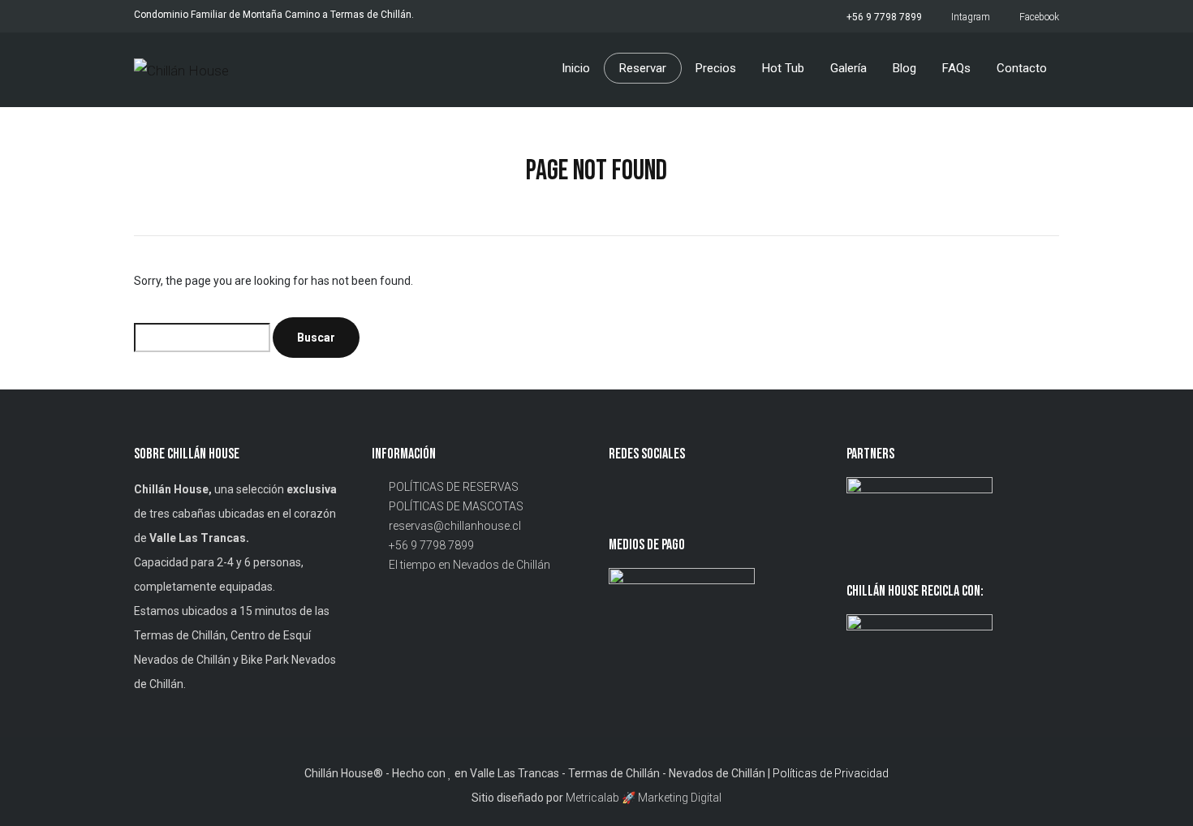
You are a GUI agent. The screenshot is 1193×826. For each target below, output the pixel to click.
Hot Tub (783, 68)
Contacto (1022, 68)
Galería (848, 68)
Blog (904, 68)
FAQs (956, 68)
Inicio (576, 68)
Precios (716, 68)
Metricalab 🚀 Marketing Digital (643, 797)
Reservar (642, 68)
